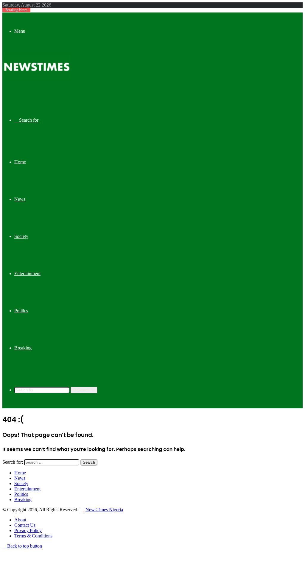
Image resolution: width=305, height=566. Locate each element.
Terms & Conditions (33, 535)
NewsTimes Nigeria (104, 509)
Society (21, 236)
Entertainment (27, 273)
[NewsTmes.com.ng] (36, 78)
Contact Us (24, 525)
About (20, 519)
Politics (21, 310)
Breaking (23, 347)
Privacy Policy (28, 530)
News (19, 199)
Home (20, 161)
